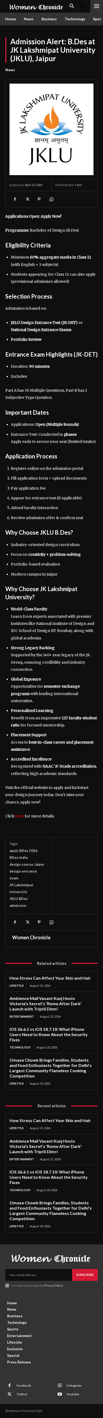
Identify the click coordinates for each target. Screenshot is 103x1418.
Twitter (21, 1394)
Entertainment (22, 1016)
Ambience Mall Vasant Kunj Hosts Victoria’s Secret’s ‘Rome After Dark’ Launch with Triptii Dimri (46, 1003)
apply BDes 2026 (24, 851)
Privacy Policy (53, 1285)
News (10, 70)
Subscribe (85, 1275)
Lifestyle (17, 985)
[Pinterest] (39, 199)
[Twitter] (27, 199)
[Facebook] (15, 199)
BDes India (18, 857)
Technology (20, 1047)
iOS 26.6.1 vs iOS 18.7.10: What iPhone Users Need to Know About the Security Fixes (49, 1034)
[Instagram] (59, 1385)
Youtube (73, 1394)
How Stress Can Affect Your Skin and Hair (50, 977)
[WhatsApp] (51, 199)
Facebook (23, 1385)
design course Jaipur (27, 864)
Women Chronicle (31, 937)
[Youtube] (59, 1394)
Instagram (74, 1385)
